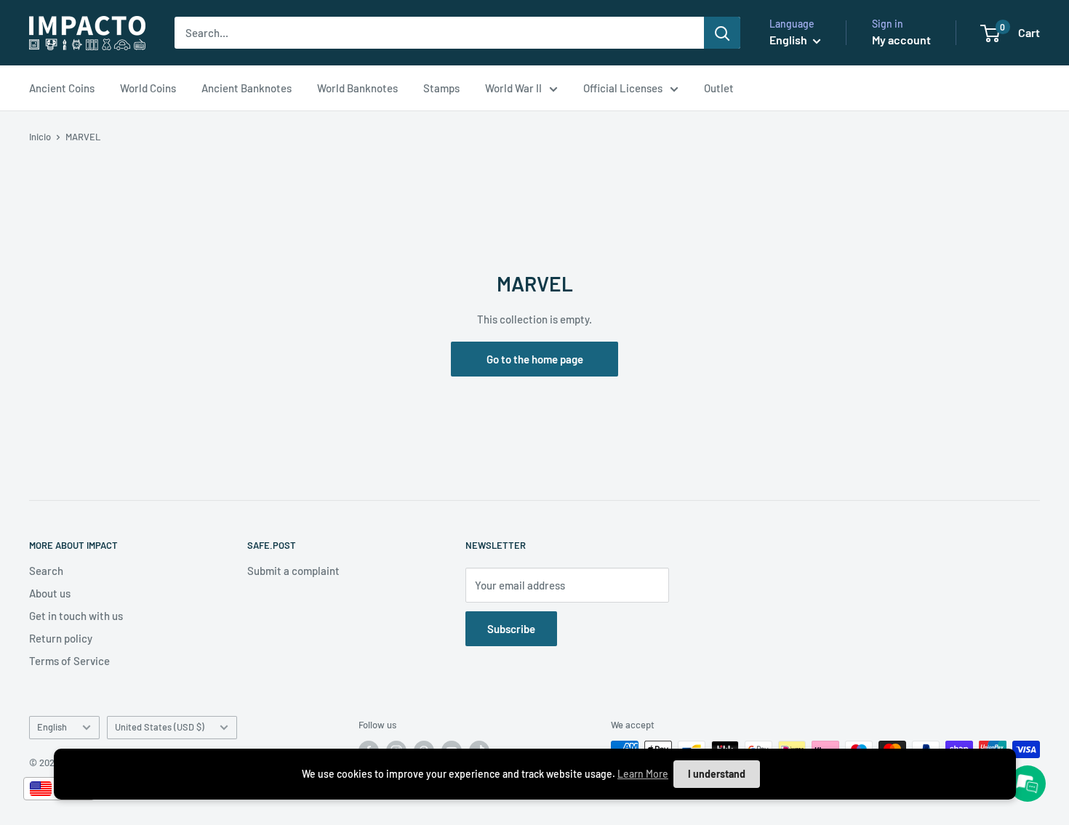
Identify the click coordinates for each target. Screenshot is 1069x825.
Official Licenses (622, 87)
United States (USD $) (159, 727)
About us (50, 593)
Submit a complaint (293, 570)
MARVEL (82, 136)
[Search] (722, 33)
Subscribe (511, 628)
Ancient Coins (62, 87)
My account (901, 40)
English (52, 727)
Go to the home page (535, 359)
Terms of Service (69, 660)
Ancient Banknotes (246, 87)
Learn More (642, 774)
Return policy (60, 638)
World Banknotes (357, 87)
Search (46, 570)
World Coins (148, 87)
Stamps (441, 87)
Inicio (40, 136)
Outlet (719, 87)
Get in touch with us (76, 615)
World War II (513, 87)
